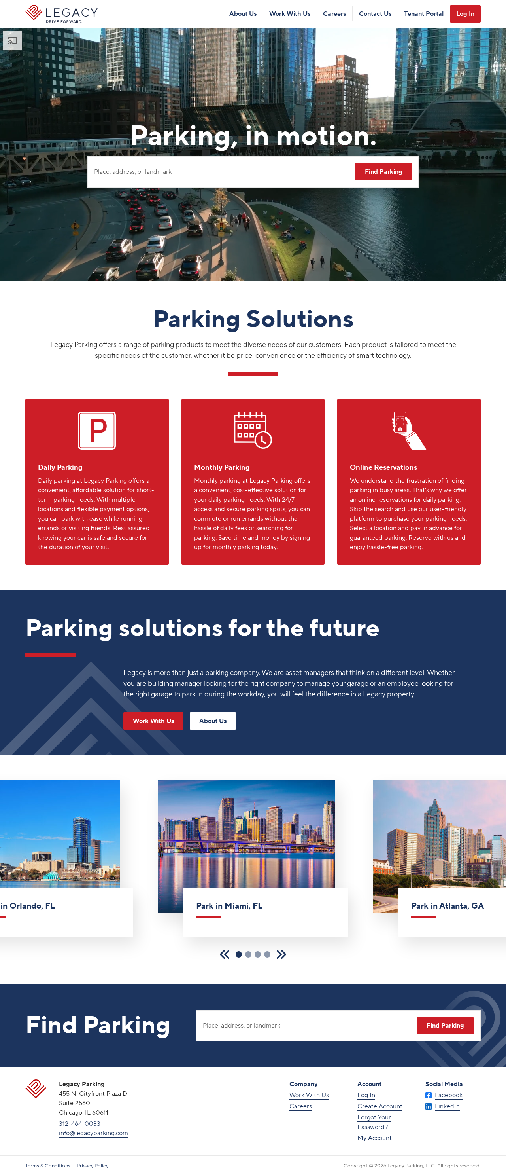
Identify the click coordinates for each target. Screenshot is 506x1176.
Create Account (379, 1106)
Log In (465, 14)
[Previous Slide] (224, 954)
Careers (334, 14)
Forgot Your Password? (374, 1122)
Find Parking (383, 172)
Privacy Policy (92, 1166)
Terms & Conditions (47, 1166)
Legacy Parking (61, 14)
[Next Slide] (281, 954)
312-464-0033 (79, 1124)
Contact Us (375, 14)
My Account (374, 1138)
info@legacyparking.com (93, 1133)
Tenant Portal (424, 14)
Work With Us (289, 14)
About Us (243, 14)
